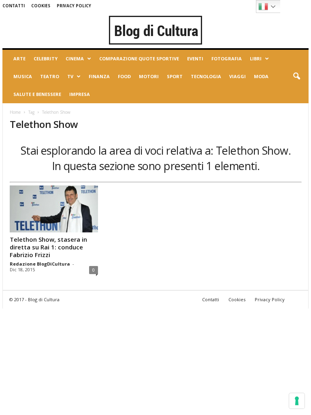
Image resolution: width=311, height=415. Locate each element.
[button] (296, 76)
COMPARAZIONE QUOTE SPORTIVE (139, 58)
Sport (175, 76)
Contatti (13, 6)
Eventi (195, 58)
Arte (19, 58)
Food (124, 76)
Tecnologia (206, 76)
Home (15, 112)
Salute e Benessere (37, 94)
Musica (22, 76)
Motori (149, 76)
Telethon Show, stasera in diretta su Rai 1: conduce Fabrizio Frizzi (48, 247)
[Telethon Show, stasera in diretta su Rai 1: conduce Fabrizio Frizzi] (54, 208)
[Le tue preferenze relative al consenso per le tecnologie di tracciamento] (297, 401)
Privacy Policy (74, 6)
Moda (261, 76)
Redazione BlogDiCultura (40, 264)
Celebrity (46, 58)
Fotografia (226, 58)
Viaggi (237, 76)
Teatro (49, 76)
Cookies (40, 6)
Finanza (99, 76)
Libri (256, 58)
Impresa (79, 94)
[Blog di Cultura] (155, 30)
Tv (70, 76)
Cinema (75, 58)
